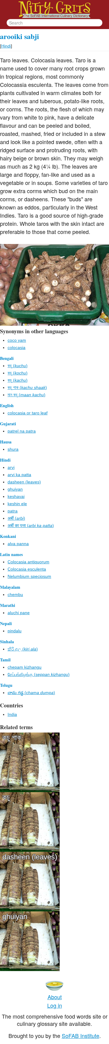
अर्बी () (16, 518)
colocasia (16, 347)
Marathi (7, 605)
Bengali (7, 358)
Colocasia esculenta (27, 569)
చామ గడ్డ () (31, 692)
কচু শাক (11, 737)
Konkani (8, 536)
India (12, 714)
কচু (6, 797)
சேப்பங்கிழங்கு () (39, 674)
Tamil (5, 660)
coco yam (17, 340)
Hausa (6, 442)
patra (13, 511)
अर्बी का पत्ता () (31, 525)
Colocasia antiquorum (28, 561)
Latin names (11, 554)
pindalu (14, 630)
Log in (54, 1005)
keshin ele (17, 503)
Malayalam (10, 587)
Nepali (6, 623)
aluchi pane (19, 612)
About (55, 997)
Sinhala (7, 641)
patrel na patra (22, 431)
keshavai (16, 496)
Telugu (6, 685)
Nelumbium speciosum (29, 576)
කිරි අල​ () (23, 649)
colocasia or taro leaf (28, 412)
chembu (15, 594)
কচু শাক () (27, 387)
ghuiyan (15, 489)
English (7, 405)
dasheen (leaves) (24, 481)
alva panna (18, 543)
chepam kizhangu (24, 667)
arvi (11, 467)
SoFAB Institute (80, 1035)
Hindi (6, 46)
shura (13, 449)
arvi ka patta (19, 474)
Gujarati (8, 423)
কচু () (18, 365)
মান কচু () (26, 394)
